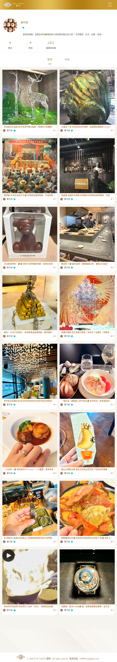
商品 (67, 59)
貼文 (50, 59)
